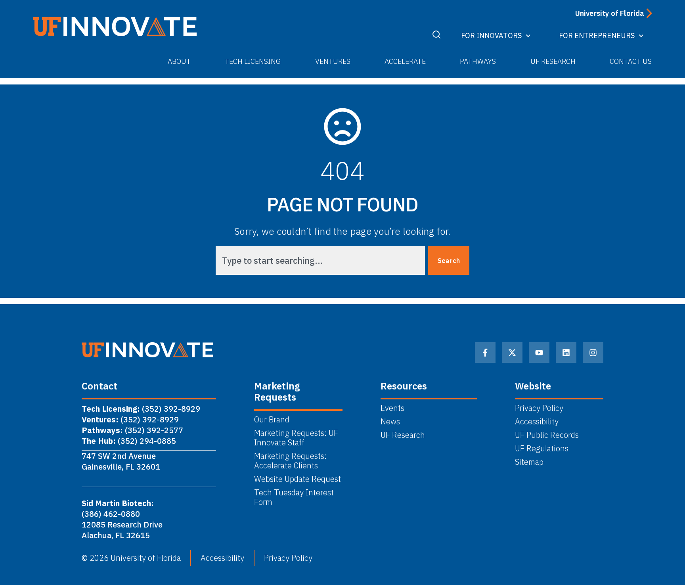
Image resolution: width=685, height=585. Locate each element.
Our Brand (271, 419)
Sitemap (529, 462)
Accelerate (405, 61)
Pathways (478, 61)
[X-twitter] (512, 352)
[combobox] (320, 260)
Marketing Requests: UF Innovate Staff (296, 437)
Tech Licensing (253, 61)
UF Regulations (541, 448)
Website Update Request (297, 479)
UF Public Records (547, 435)
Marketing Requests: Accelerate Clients (290, 460)
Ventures (332, 61)
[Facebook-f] (485, 352)
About (179, 61)
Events (392, 408)
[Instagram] (593, 352)
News (390, 421)
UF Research (553, 61)
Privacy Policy (539, 408)
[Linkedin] (566, 352)
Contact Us (631, 61)
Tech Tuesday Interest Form (294, 497)
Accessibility (537, 421)
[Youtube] (539, 352)
